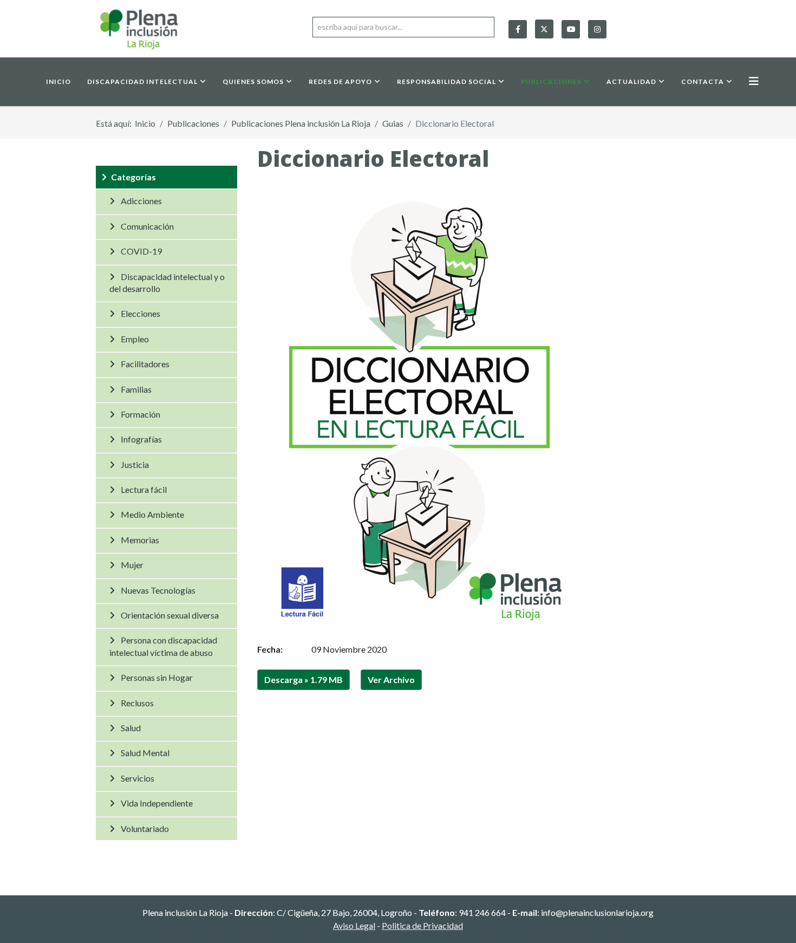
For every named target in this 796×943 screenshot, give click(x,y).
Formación (140, 414)
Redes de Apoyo (340, 81)
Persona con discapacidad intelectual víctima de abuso (163, 646)
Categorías (133, 177)
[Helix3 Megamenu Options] (754, 81)
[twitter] (544, 26)
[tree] (166, 503)
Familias (136, 389)
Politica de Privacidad (422, 925)
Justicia (135, 464)
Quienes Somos (253, 81)
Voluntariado (145, 828)
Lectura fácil (144, 489)
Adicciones (141, 201)
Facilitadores (145, 364)
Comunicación (147, 226)
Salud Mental (145, 752)
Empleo (135, 339)
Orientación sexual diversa (170, 615)
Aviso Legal (354, 925)
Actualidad (631, 81)
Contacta (702, 81)
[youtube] (571, 29)
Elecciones (140, 313)
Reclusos (137, 703)
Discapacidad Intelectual (142, 81)
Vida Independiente (157, 803)
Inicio (58, 81)
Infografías (141, 439)
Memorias (140, 540)
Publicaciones (551, 81)
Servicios (137, 778)
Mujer (132, 565)
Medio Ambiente (152, 514)
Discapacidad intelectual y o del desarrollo (167, 282)
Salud (131, 728)
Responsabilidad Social (446, 81)
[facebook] (517, 29)
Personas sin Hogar (157, 677)
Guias (392, 123)
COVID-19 (141, 251)
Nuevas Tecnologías (158, 590)
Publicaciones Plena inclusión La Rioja (300, 123)
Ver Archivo (391, 679)
